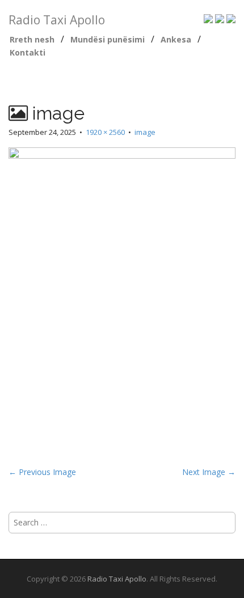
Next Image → (208, 471)
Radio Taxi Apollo (57, 20)
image (144, 132)
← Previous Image (42, 471)
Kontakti (27, 52)
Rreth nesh (32, 39)
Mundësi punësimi (107, 39)
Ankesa (176, 39)
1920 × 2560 (105, 132)
